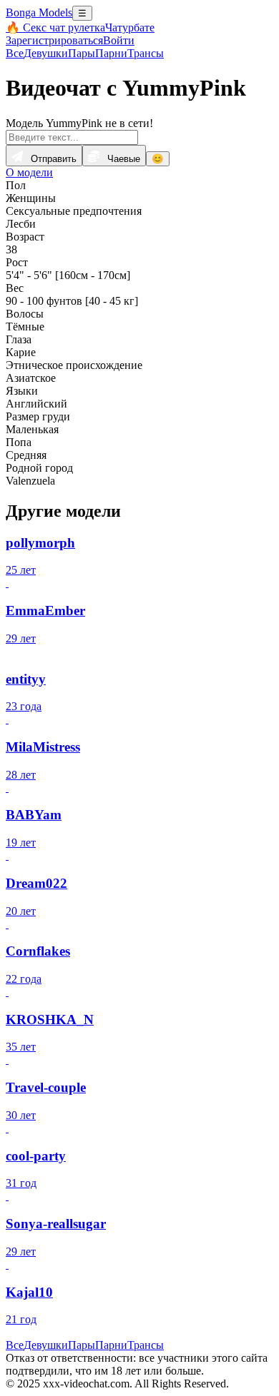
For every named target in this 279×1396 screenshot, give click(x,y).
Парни (111, 53)
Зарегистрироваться (54, 40)
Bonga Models (39, 12)
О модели (29, 172)
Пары (81, 53)
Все (15, 53)
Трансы (145, 53)
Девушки (46, 53)
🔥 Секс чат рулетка (55, 27)
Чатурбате (130, 27)
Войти (118, 40)
